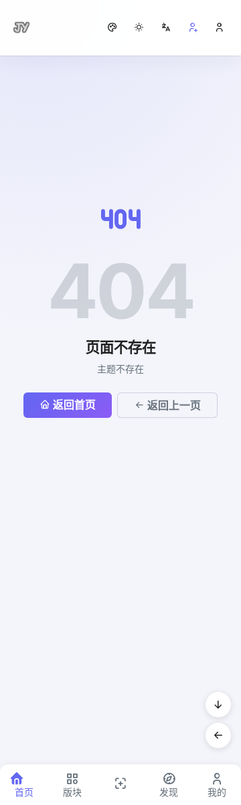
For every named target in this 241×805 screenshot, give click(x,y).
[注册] (193, 27)
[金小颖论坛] (21, 27)
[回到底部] (218, 704)
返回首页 (74, 404)
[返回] (218, 735)
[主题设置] (139, 27)
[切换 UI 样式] (112, 27)
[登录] (220, 27)
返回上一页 (174, 405)
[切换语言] (166, 27)
